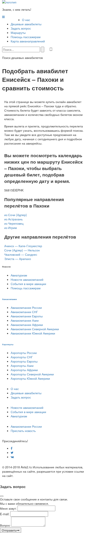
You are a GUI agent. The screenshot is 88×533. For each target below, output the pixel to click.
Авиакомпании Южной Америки (33, 333)
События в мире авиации (28, 284)
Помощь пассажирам (26, 37)
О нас (26, 20)
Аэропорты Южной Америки (30, 378)
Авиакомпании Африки (27, 324)
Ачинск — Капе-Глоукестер (23, 246)
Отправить (9, 530)
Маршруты (18, 32)
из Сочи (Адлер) (15, 215)
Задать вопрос (21, 28)
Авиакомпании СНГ (24, 312)
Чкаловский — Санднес (20, 254)
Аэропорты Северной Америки (32, 374)
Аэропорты (7, 344)
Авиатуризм (19, 275)
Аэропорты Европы (24, 361)
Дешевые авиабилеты (26, 24)
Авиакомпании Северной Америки (35, 329)
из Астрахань (13, 219)
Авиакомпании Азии (25, 320)
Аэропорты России (24, 353)
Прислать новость (23, 430)
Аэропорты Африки (24, 370)
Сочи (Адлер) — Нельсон (22, 250)
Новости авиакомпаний (27, 279)
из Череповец (13, 223)
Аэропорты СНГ (22, 357)
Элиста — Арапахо (17, 259)
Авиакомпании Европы (27, 316)
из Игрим (10, 227)
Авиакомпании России (26, 307)
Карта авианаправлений (28, 41)
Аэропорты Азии (22, 365)
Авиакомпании (9, 299)
